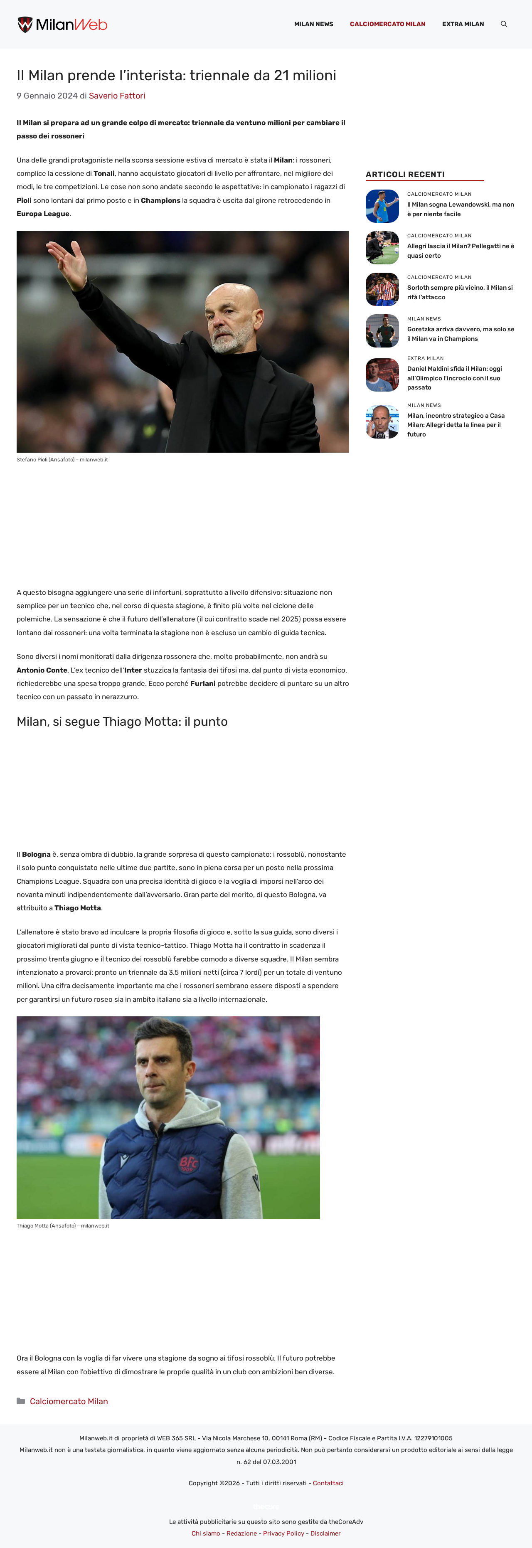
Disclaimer (325, 1533)
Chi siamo (206, 1533)
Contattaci (328, 1483)
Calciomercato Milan (388, 24)
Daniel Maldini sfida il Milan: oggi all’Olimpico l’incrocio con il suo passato (454, 378)
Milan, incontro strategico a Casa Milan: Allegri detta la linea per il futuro (456, 425)
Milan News (313, 24)
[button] (504, 24)
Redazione (242, 1533)
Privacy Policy (283, 1533)
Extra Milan (463, 24)
